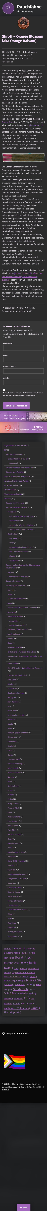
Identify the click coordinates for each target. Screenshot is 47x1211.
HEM (9, 706)
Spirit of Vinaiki (14, 892)
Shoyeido (11, 870)
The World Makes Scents (17, 909)
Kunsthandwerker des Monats (16, 481)
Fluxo (11, 543)
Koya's (10, 755)
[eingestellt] (15, 1012)
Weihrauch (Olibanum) (17, 1008)
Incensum (11, 719)
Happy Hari (12, 697)
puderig (21, 311)
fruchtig (8, 962)
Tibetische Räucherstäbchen (21, 529)
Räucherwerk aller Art (13, 494)
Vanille (16, 1003)
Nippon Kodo (13, 786)
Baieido (11, 638)
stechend (8, 998)
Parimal (11, 799)
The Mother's (13, 905)
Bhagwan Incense (15, 647)
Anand (10, 603)
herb (32, 963)
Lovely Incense (14, 759)
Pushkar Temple (14, 834)
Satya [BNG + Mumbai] (17, 861)
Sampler (8, 989)
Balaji (10, 643)
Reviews (7, 499)
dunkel (24, 953)
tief (32, 998)
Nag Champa (18, 980)
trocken (8, 1003)
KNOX (10, 750)
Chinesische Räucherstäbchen (21, 516)
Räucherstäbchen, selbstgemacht (19, 468)
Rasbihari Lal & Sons (16, 852)
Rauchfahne (29, 7)
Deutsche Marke (12, 953)
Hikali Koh (12, 711)
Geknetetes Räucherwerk (18, 459)
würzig (35, 1008)
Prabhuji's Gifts (14, 817)
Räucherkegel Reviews (15, 503)
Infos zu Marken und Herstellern (17, 476)
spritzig (32, 993)
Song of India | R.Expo (17, 879)
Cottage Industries (16, 625)
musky (33, 976)
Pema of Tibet (13, 808)
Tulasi (10, 914)
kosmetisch (33, 968)
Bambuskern (31, 52)
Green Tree (12, 689)
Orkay (10, 790)
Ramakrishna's (14, 843)
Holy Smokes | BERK (16, 715)
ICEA (16, 968)
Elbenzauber (13, 663)
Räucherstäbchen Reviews (14, 55)
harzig (24, 963)
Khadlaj (11, 746)
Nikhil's (11, 781)
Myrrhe (7, 980)
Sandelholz (20, 989)
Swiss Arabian (13, 896)
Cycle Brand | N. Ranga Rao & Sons (22, 652)
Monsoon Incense (15, 772)
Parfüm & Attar (34, 980)
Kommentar (8, 343)
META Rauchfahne (11, 485)
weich (32, 1003)
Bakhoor (11, 572)
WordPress (36, 1084)
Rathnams (12, 857)
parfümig (9, 984)
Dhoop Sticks (14, 521)
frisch (28, 957)
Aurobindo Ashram (15, 616)
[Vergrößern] (41, 156)
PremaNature (13, 821)
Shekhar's (12, 865)
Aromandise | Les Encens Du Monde (22, 607)
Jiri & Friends (13, 737)
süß (30, 311)
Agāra (10, 594)
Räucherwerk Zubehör (15, 472)
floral (21, 308)
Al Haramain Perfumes (17, 599)
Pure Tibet (12, 830)
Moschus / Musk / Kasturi (16, 976)
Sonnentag (12, 883)
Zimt (6, 1012)
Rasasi (10, 848)
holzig (8, 968)
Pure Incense (13, 826)
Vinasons (11, 927)
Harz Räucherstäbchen (18, 552)
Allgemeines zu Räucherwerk (15, 445)
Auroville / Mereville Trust (18, 630)
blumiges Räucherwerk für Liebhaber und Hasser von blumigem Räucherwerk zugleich (22, 276)
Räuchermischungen (14, 454)
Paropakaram (13, 804)
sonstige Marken (14, 887)
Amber (7, 948)
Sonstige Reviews (13, 581)
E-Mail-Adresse (9, 367)
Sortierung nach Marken (15, 585)
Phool (10, 812)
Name (6, 355)
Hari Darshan (13, 702)
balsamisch (10, 308)
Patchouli (20, 984)
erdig (32, 952)
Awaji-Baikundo (14, 634)
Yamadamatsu (13, 936)
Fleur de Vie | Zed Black (17, 675)
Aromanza (12, 612)
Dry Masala (13, 538)
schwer (32, 989)
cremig (31, 948)
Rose (38, 984)
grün (16, 963)
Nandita (11, 777)
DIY (5, 450)
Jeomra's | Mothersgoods (18, 733)
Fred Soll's (12, 680)
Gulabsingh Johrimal (16, 693)
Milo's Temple (13, 768)
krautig (7, 972)
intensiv (23, 968)
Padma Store (8, 122)
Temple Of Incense (15, 901)
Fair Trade (9, 958)
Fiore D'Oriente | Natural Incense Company (25, 668)
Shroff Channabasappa (17, 874)
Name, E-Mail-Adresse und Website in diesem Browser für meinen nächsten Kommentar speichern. (23, 394)
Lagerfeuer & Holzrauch (23, 972)
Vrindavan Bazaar (15, 932)
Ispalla (10, 724)
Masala (12, 556)
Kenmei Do (12, 742)
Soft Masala (23, 58)
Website (6, 378)
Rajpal (10, 839)
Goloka (10, 684)
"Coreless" (12, 512)
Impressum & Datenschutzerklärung (24, 1087)
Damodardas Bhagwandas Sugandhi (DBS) (25, 656)
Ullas (10, 918)
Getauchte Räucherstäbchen (20, 547)
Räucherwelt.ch (36, 125)
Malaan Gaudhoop (15, 764)
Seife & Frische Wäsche (16, 993)
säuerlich (18, 999)
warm (24, 1003)
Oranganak (13, 463)
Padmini (11, 795)
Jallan (10, 728)
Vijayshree (12, 923)
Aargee (10, 590)
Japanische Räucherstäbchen (21, 525)
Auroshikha (13, 621)
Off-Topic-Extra (10, 490)
